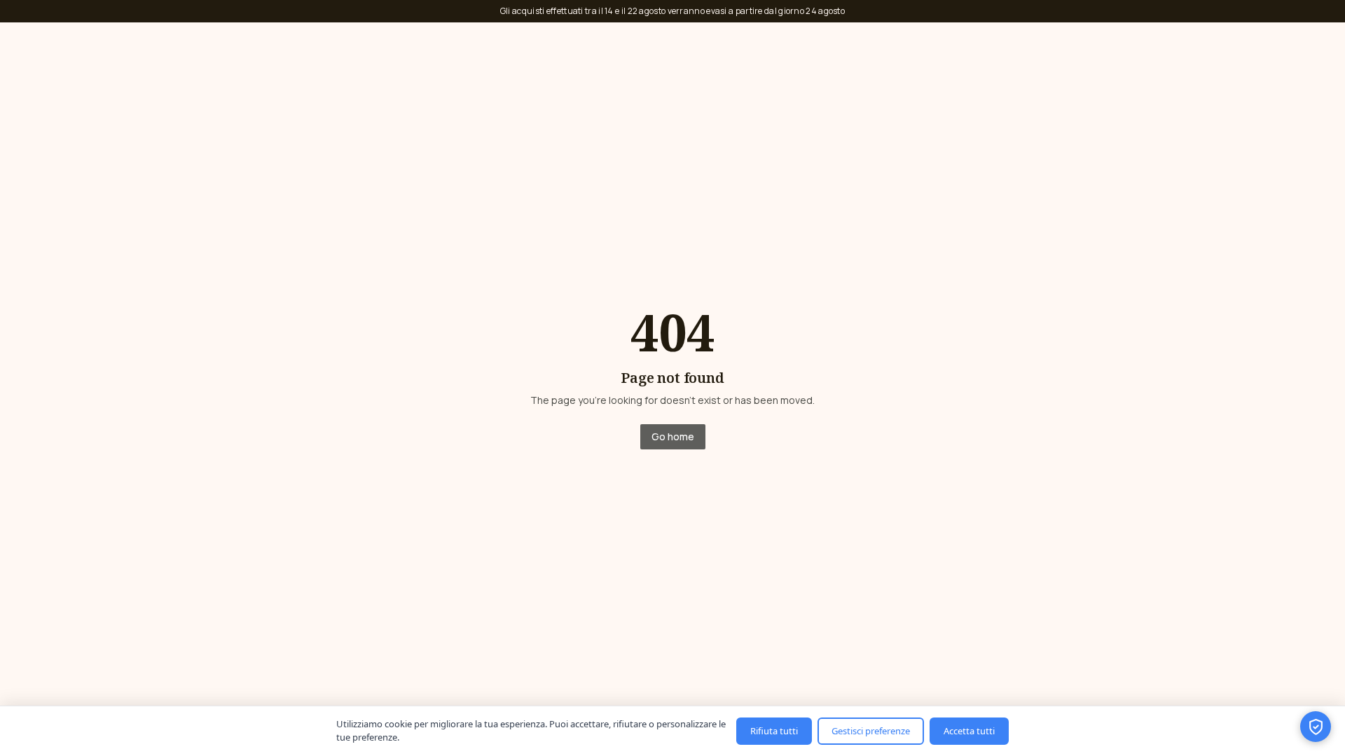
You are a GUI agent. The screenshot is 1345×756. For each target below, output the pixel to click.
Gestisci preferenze (871, 730)
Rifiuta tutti (774, 730)
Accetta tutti (969, 730)
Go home (672, 436)
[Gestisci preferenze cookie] (1315, 726)
